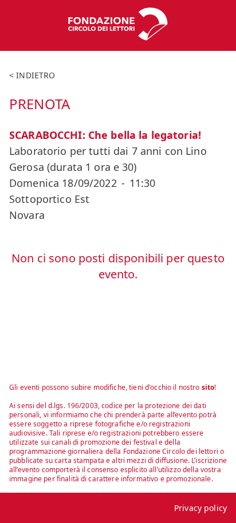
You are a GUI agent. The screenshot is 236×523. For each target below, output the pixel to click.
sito (208, 387)
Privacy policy (200, 507)
